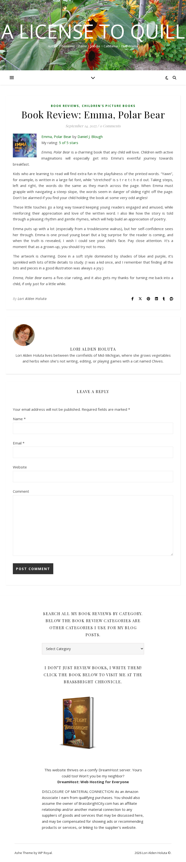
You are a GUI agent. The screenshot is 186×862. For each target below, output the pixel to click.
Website (20, 467)
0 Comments (110, 125)
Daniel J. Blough (90, 136)
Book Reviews (65, 106)
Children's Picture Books (108, 106)
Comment (21, 491)
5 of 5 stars (68, 142)
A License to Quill (93, 31)
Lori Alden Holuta (32, 298)
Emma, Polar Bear (56, 136)
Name (19, 418)
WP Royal (45, 853)
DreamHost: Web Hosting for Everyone (93, 781)
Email (18, 443)
